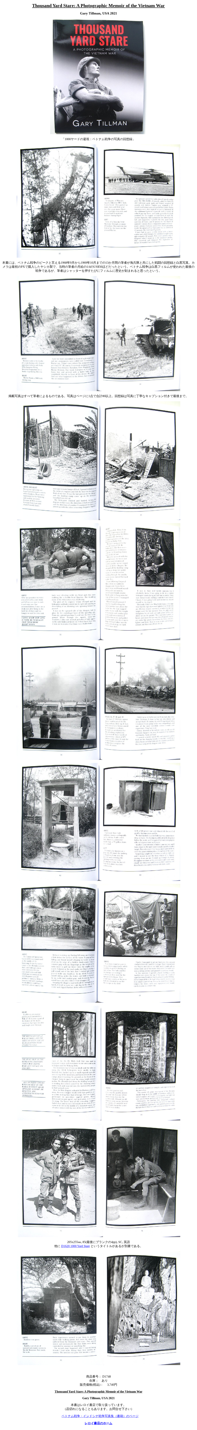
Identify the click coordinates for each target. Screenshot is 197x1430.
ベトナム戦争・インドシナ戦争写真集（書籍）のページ (100, 1416)
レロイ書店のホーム (98, 1423)
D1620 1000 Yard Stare (75, 1246)
